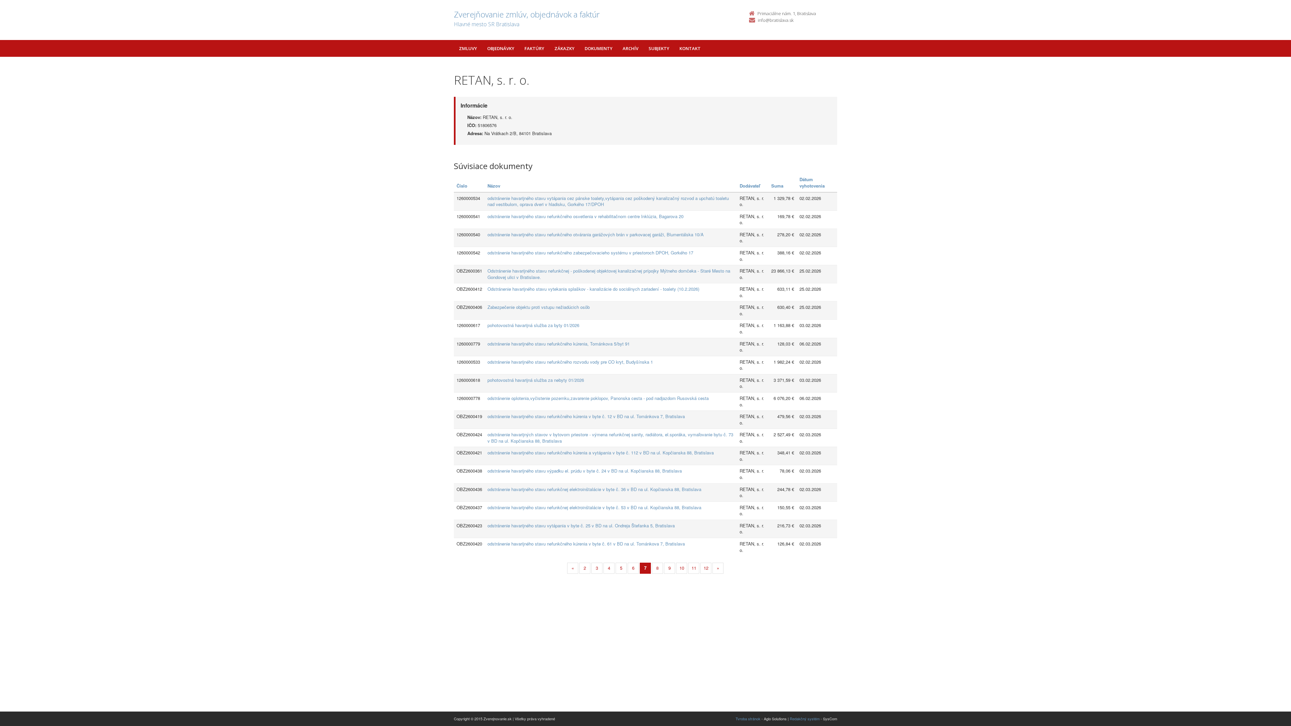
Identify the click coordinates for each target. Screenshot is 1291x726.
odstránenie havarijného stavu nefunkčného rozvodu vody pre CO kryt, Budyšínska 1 (570, 362)
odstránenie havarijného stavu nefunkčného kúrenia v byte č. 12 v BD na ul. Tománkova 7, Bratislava (586, 416)
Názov (493, 186)
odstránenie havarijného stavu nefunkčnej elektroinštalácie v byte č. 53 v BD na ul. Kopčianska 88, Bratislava (594, 507)
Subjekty (659, 48)
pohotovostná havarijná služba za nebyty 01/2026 (535, 380)
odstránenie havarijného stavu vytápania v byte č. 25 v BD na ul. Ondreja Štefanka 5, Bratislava (581, 525)
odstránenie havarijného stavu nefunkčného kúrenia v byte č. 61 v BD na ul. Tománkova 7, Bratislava (586, 543)
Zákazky (564, 48)
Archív (630, 48)
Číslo (462, 186)
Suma (777, 186)
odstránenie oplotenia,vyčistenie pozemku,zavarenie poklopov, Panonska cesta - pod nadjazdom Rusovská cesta (598, 398)
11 (694, 568)
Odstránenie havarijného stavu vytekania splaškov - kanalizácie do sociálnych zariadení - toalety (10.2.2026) (593, 289)
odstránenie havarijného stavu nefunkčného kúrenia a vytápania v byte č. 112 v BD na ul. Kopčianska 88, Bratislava (600, 452)
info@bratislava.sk (775, 20)
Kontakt (690, 48)
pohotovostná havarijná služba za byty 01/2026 (533, 325)
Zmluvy (468, 48)
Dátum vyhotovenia (812, 182)
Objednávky (500, 48)
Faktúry (534, 48)
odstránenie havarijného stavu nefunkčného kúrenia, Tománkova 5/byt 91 (558, 343)
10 (681, 568)
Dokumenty (599, 48)
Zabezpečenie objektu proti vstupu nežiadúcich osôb (538, 307)
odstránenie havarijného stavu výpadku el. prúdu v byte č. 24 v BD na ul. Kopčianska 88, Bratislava (584, 471)
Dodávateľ (750, 186)
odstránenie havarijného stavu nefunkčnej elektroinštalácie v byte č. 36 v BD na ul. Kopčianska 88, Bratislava (594, 489)
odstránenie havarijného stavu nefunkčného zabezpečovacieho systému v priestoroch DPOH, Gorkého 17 (590, 252)
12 (706, 568)
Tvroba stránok (748, 718)
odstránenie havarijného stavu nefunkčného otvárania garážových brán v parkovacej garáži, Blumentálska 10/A (595, 234)
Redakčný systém (805, 718)
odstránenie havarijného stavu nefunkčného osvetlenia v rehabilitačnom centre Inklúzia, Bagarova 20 (585, 216)
